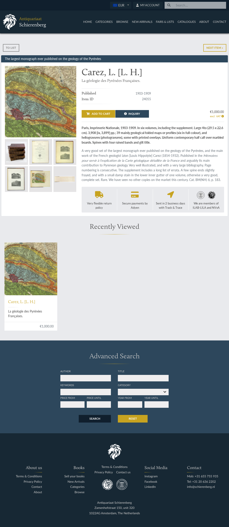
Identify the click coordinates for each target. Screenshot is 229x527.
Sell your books (74, 476)
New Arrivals (142, 22)
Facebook (150, 482)
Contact (219, 22)
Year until (151, 398)
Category (124, 385)
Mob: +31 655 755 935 (202, 476)
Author (65, 371)
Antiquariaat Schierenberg (114, 503)
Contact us (123, 472)
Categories (104, 22)
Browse (122, 22)
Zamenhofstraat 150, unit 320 (115, 508)
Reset (133, 419)
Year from (125, 398)
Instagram (151, 476)
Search (94, 419)
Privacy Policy (33, 482)
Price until (94, 398)
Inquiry (134, 114)
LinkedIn (150, 487)
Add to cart (100, 114)
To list (11, 48)
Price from (67, 398)
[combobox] (120, 5)
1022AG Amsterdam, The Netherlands (114, 513)
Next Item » (214, 48)
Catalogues (187, 22)
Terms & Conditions (29, 476)
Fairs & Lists (165, 22)
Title (121, 371)
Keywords (67, 385)
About (204, 22)
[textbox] (120, 5)
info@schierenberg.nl (201, 487)
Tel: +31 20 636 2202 (201, 482)
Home (87, 22)
